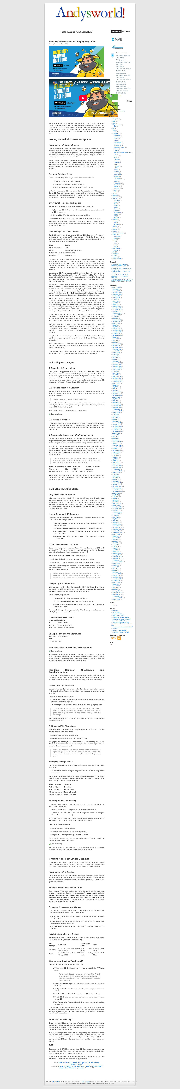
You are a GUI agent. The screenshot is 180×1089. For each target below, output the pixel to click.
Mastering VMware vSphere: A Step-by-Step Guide (72, 42)
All (113, 116)
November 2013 (117, 447)
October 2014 (116, 429)
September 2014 (117, 431)
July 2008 (115, 544)
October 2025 (116, 296)
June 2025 (116, 301)
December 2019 (117, 347)
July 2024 (115, 316)
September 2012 (117, 471)
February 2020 (117, 344)
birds (114, 123)
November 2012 (117, 467)
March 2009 (116, 543)
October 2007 (116, 560)
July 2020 (115, 337)
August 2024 (116, 314)
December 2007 (117, 556)
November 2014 (117, 428)
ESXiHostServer (63, 1063)
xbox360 (116, 217)
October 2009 (116, 531)
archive (116, 250)
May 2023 (115, 326)
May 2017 (115, 387)
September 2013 (117, 450)
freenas (116, 149)
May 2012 (115, 477)
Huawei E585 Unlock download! (122, 619)
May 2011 (115, 498)
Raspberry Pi (117, 174)
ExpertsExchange (71, 1066)
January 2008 (116, 555)
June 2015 (116, 416)
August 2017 (116, 383)
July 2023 (115, 325)
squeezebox (117, 212)
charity (114, 131)
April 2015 (115, 419)
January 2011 (116, 505)
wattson (116, 214)
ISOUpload (73, 1063)
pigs (114, 251)
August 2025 (116, 297)
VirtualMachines (93, 1063)
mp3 (115, 245)
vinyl (115, 246)
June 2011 (116, 496)
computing (60, 1066)
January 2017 (116, 393)
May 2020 (115, 340)
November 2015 (117, 407)
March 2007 (116, 572)
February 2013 (117, 462)
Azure (116, 140)
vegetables (117, 224)
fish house (115, 197)
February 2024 (117, 320)
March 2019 (116, 361)
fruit (115, 222)
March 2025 (116, 304)
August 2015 (116, 412)
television (115, 257)
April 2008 (115, 549)
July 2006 (115, 584)
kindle (115, 207)
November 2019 (117, 349)
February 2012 (117, 483)
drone (115, 202)
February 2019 (117, 362)
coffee (115, 191)
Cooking (115, 190)
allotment (115, 118)
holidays (115, 229)
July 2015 (115, 414)
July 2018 (115, 371)
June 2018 (116, 373)
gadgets (115, 198)
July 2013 (115, 453)
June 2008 (116, 546)
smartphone (117, 236)
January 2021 (116, 328)
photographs (116, 248)
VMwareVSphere (76, 1064)
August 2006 (116, 582)
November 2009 (117, 529)
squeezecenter (119, 179)
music (114, 239)
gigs (115, 243)
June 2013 (116, 455)
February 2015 (117, 423)
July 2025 (115, 299)
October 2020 (116, 333)
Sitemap (115, 605)
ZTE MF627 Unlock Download (121, 632)
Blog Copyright (86, 1081)
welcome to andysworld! (119, 630)
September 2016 (117, 395)
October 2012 (116, 469)
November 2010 (117, 508)
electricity (115, 195)
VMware (81, 1068)
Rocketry (115, 253)
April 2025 (115, 302)
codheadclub (117, 142)
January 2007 (116, 575)
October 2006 (116, 580)
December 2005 (117, 592)
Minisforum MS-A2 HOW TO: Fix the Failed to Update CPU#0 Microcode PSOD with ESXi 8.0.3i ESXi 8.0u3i (122, 280)
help (115, 154)
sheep (114, 255)
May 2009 (115, 539)
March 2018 (116, 374)
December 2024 (117, 308)
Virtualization (73, 1068)
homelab (116, 155)
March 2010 (116, 522)
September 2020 (117, 335)
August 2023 (116, 323)
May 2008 (115, 548)
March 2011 (116, 501)
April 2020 (115, 342)
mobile (114, 234)
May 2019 (115, 357)
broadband (117, 137)
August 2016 (116, 397)
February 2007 (117, 573)
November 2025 (117, 294)
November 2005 (117, 594)
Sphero (116, 210)
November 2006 (117, 579)
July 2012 (115, 474)
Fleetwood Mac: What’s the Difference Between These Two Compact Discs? (120, 266)
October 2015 (116, 409)
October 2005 (116, 596)
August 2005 (116, 599)
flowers (116, 221)
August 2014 (116, 433)
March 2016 (116, 402)
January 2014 (116, 443)
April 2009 (115, 541)
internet (116, 161)
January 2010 (116, 525)
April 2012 (115, 479)
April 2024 (115, 318)
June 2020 (116, 338)
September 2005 (117, 597)
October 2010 (116, 510)
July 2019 (115, 354)
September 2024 (117, 313)
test (115, 126)
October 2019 (116, 350)
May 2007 (115, 568)
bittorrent (117, 162)
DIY (114, 193)
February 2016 (117, 404)
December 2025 (117, 292)
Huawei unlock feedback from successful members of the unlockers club (121, 624)
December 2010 (117, 507)
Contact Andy (116, 612)
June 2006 (116, 585)
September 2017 (117, 381)
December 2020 (117, 330)
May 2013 (115, 457)
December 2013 (117, 445)
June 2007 (116, 567)
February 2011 (117, 503)
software (116, 176)
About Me (115, 610)
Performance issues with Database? (123, 627)
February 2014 (117, 441)
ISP (116, 167)
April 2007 (115, 570)
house (114, 231)
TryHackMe (118, 145)
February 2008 (117, 553)
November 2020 (117, 332)
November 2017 (117, 380)
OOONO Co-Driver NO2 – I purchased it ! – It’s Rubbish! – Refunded (120, 276)
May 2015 (115, 417)
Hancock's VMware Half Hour (87, 1066)
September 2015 (117, 411)
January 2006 (116, 591)
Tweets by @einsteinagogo (118, 110)
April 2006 (115, 589)
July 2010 (115, 515)
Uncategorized (117, 258)
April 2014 (115, 438)
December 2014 (117, 426)
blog (116, 164)
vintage (116, 181)
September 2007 (117, 561)
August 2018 (116, 369)
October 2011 (116, 489)
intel (115, 157)
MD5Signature (82, 1063)
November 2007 (117, 558)
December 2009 (117, 527)
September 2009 (117, 532)
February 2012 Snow (118, 614)
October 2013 (116, 448)
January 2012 (116, 484)
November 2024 (117, 309)
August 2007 (116, 563)
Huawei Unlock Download (120, 620)
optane (117, 159)
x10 (115, 215)
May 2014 (115, 436)
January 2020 (116, 345)
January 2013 (116, 464)
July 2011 (115, 495)
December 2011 (117, 486)
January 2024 (116, 321)
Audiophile (117, 200)
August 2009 (116, 534)
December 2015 (117, 405)
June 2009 (116, 537)
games (116, 150)
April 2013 (115, 459)
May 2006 (115, 587)
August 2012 (116, 472)
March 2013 (116, 460)
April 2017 (115, 388)
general (115, 226)
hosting (117, 166)
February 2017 (117, 392)
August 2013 (116, 452)
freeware (117, 178)
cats (114, 130)
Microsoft (116, 171)
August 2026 (116, 287)
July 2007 (115, 565)
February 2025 (117, 306)
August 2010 (116, 513)
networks (116, 173)
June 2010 (116, 517)
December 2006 (117, 577)
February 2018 (117, 376)
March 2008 (116, 551)
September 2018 (117, 368)
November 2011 (117, 488)
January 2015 (116, 424)
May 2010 (115, 519)
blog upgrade (116, 125)
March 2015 (116, 421)
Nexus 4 (116, 209)
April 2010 (115, 520)
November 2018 (117, 366)
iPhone (116, 205)
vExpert (99, 1066)
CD (114, 241)
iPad (115, 203)
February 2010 (117, 524)
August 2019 (116, 352)
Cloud (115, 138)
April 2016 (115, 400)
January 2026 (116, 290)
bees (114, 121)
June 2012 (116, 476)
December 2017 (117, 378)
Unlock (116, 238)
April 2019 (115, 359)
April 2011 (115, 500)
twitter (116, 169)
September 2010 (117, 512)
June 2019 (116, 356)
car (113, 128)
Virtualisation (63, 1068)
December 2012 (117, 465)
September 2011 (117, 491)
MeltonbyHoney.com (118, 233)
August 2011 (116, 493)
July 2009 (115, 536)
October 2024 (116, 311)
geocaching (116, 227)
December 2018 (117, 364)
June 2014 (116, 435)
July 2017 (115, 385)
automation (117, 135)
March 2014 (116, 440)
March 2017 (116, 390)
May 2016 (115, 399)
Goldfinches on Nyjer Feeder (121, 617)
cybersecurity (117, 143)
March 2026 (116, 289)
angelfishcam (116, 119)
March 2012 (116, 481)
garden (115, 219)
